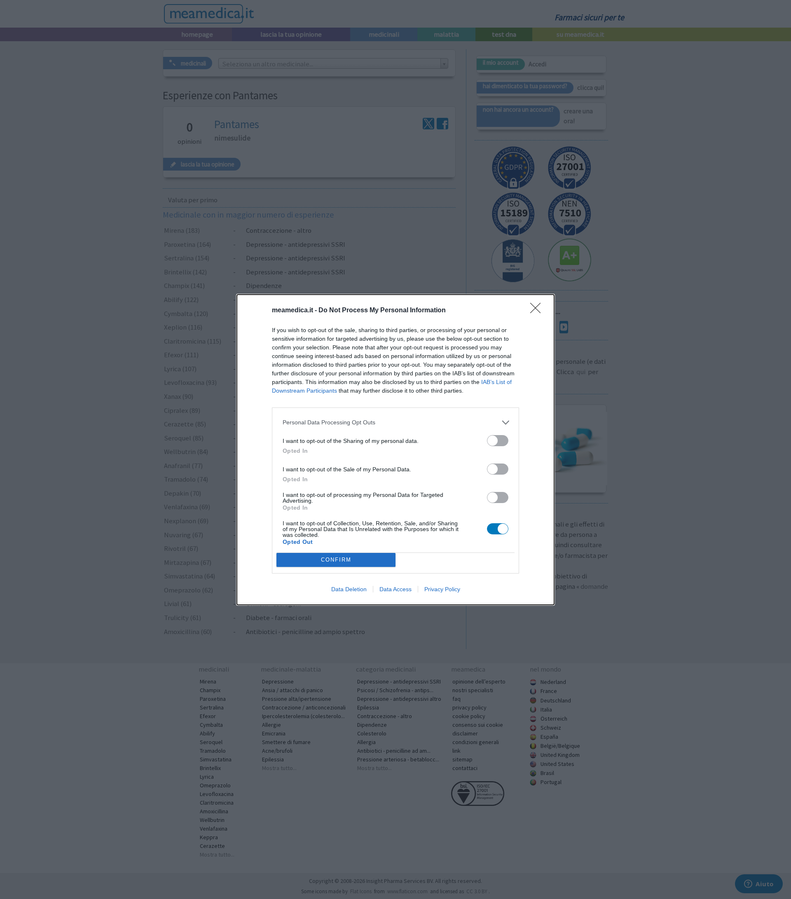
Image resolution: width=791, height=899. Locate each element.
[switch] (497, 440)
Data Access (395, 589)
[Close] (538, 310)
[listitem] (395, 422)
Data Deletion (349, 589)
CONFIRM (336, 560)
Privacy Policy (442, 589)
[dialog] (395, 450)
